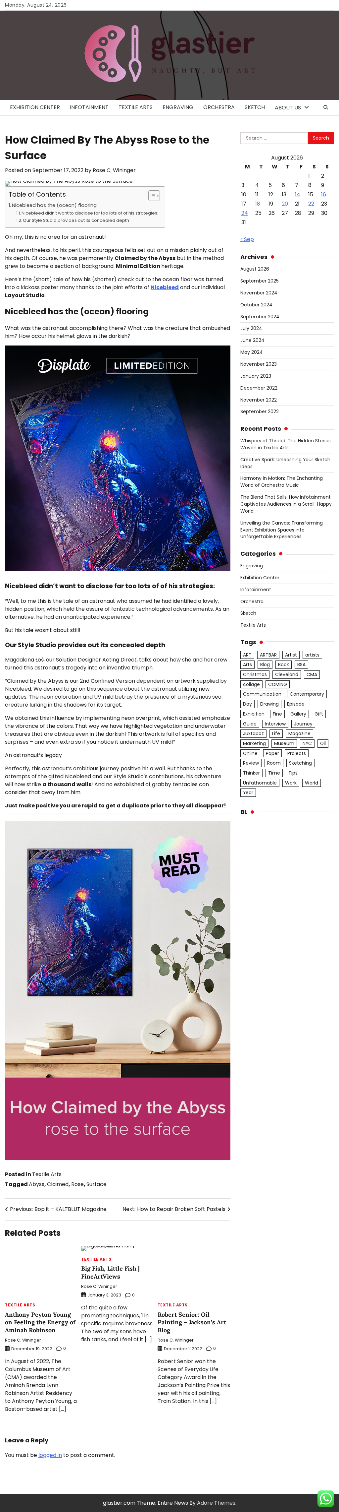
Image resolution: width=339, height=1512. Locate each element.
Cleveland (286, 674)
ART (247, 655)
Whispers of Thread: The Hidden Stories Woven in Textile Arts (285, 444)
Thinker (251, 773)
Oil (323, 743)
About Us (288, 107)
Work (291, 783)
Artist (291, 655)
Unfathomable (260, 783)
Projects (296, 753)
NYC (307, 743)
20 (285, 204)
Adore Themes (216, 1503)
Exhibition (254, 714)
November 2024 (258, 292)
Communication (262, 694)
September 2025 (259, 281)
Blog (265, 664)
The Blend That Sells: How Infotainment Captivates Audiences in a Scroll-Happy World (286, 504)
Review (251, 763)
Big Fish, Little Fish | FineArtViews (110, 1272)
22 (311, 204)
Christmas (255, 674)
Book (283, 664)
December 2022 (258, 388)
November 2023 (258, 364)
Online (250, 753)
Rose (77, 1184)
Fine (277, 714)
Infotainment (89, 107)
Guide (250, 724)
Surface (96, 1184)
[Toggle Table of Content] (150, 195)
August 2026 (254, 269)
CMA (312, 674)
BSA (301, 664)
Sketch (255, 107)
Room (274, 763)
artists (312, 655)
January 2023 (255, 376)
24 (244, 213)
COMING (277, 684)
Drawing (269, 704)
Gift (319, 714)
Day (247, 704)
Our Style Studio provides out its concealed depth (76, 220)
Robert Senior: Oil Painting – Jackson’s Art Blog (192, 1322)
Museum (284, 743)
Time (274, 773)
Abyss (36, 1184)
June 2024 (252, 340)
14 (297, 194)
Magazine (299, 733)
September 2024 (259, 316)
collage (251, 684)
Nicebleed (165, 287)
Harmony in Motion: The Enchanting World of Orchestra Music (281, 481)
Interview (275, 724)
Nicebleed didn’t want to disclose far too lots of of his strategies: (90, 213)
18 (257, 204)
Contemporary (307, 694)
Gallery (298, 714)
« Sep (247, 239)
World (311, 783)
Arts (247, 664)
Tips (293, 773)
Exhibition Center (35, 107)
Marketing (254, 743)
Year (248, 792)
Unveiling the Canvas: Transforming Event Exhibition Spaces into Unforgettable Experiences (281, 530)
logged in (50, 1455)
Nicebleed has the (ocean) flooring (54, 205)
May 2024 (251, 352)
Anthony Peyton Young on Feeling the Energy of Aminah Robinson (40, 1322)
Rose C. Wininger (114, 170)
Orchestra (219, 107)
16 (323, 194)
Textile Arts (136, 107)
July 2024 (251, 328)
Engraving (178, 107)
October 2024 (256, 304)
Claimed (58, 1184)
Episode (296, 704)
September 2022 (259, 411)
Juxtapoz (253, 733)
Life (276, 733)
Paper (272, 753)
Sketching (300, 763)
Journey (303, 724)
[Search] (326, 107)
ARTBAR (268, 655)
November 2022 (258, 400)
